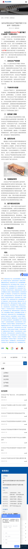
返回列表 (14, 357)
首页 (2, 17)
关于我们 (7, 17)
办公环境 (6, 379)
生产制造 (6, 382)
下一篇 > (24, 357)
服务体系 (6, 376)
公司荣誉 (6, 386)
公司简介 (6, 372)
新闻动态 (12, 17)
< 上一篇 (3, 357)
